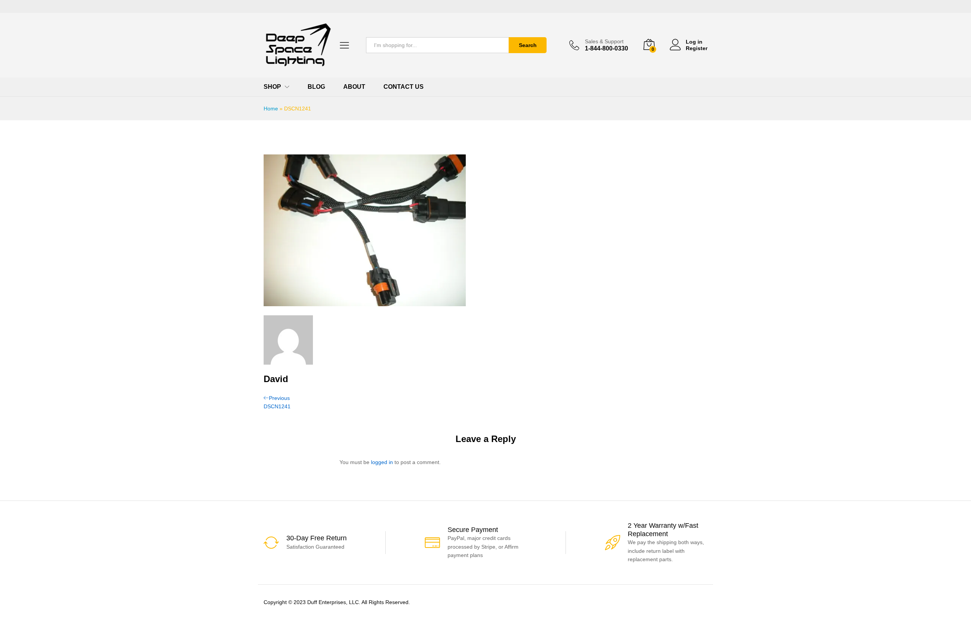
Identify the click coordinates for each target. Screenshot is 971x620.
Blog (316, 87)
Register (696, 48)
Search (528, 45)
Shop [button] (272, 87)
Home (271, 108)
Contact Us (403, 87)
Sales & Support (604, 41)
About (354, 87)
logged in (382, 462)
